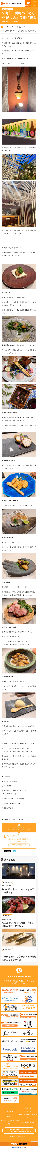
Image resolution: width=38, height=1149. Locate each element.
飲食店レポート (22, 27)
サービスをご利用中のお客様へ (10, 1122)
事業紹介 (10, 1111)
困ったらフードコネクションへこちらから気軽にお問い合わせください (19, 1130)
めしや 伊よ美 (12, 781)
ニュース (10, 27)
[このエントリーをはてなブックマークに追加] (14, 851)
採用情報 (28, 1111)
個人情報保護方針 (28, 1122)
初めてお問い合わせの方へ (28, 1116)
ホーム (9, 1108)
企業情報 (28, 1108)
